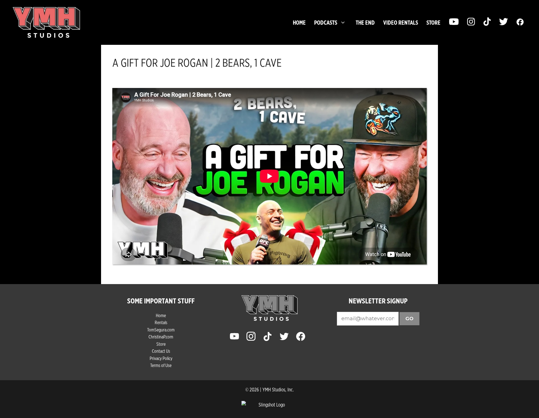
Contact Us (161, 351)
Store (161, 344)
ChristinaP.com (161, 336)
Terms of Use (161, 365)
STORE (433, 22)
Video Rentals (400, 22)
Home (299, 22)
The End (365, 22)
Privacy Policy (161, 358)
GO (409, 318)
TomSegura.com (161, 329)
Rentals (161, 322)
